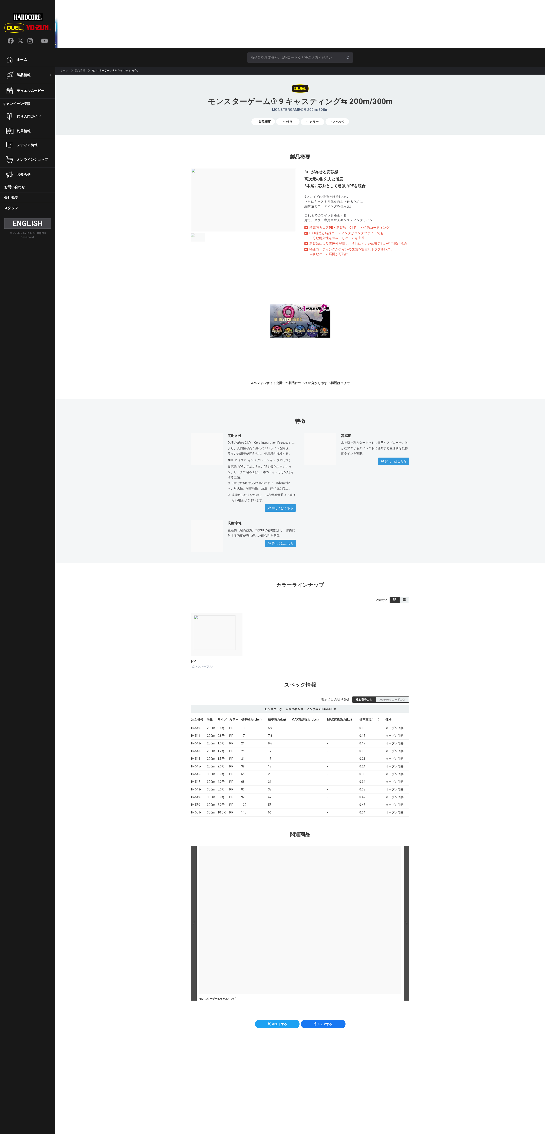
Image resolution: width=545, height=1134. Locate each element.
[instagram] (30, 40)
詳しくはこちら (282, 508)
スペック (339, 121)
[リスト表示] (404, 600)
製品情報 (80, 70)
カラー (314, 121)
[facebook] (11, 41)
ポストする (279, 1024)
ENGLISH (28, 223)
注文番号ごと (364, 699)
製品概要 (265, 121)
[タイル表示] (395, 600)
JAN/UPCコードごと (392, 699)
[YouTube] (44, 41)
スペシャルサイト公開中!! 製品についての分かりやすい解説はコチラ (300, 383)
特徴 (289, 121)
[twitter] (20, 40)
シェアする (324, 1024)
